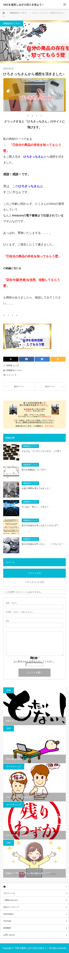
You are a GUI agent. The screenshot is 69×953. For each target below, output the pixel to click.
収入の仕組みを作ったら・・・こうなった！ (42, 544)
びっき (16, 365)
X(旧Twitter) (8, 914)
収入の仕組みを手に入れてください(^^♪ (40, 525)
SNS (8, 690)
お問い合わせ (9, 935)
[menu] (64, 4)
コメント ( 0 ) (34, 573)
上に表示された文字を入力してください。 (34, 661)
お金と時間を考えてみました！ (36, 488)
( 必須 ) (11, 603)
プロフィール (9, 893)
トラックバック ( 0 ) (34, 582)
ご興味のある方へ (11, 900)
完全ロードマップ (11, 907)
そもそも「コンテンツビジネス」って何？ (41, 451)
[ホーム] (34, 886)
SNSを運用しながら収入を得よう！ (23, 4)
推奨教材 (7, 928)
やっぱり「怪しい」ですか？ (35, 507)
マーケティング (13, 766)
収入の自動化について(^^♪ (34, 470)
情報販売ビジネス (11, 23)
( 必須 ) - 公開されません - (20, 612)
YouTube (7, 921)
